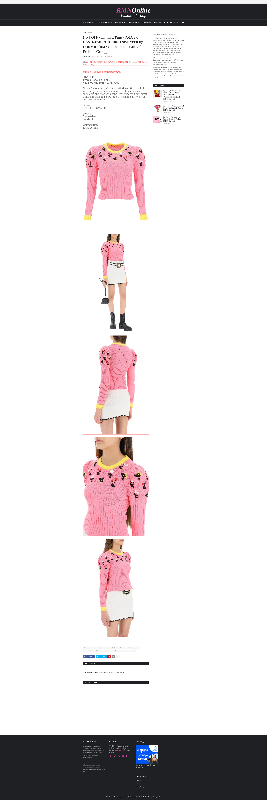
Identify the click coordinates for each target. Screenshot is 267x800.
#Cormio (90, 32)
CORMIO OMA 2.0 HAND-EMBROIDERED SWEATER (102, 72)
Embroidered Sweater (118, 648)
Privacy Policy (140, 787)
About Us (138, 780)
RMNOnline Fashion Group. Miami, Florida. (148, 797)
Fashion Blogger (133, 648)
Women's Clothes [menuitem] (104, 23)
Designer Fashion (104, 648)
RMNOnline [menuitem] (146, 23)
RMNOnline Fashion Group (104, 651)
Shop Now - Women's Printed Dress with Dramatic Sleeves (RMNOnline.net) (173, 108)
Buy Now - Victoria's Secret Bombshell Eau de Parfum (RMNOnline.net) (172, 119)
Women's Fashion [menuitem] (88, 23)
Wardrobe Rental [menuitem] (120, 23)
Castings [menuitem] (157, 23)
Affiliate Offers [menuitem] (134, 23)
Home (84, 32)
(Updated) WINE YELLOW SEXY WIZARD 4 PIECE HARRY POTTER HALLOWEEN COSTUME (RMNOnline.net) (172, 95)
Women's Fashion (130, 651)
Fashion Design (88, 651)
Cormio (94, 648)
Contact (138, 784)
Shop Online (118, 651)
